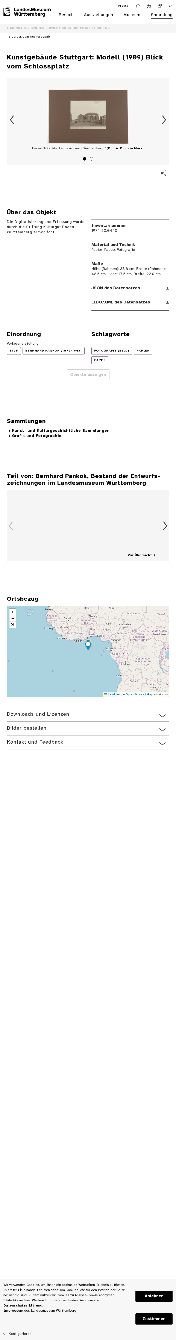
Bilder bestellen (27, 728)
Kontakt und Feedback (35, 742)
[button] (88, 646)
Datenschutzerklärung (22, 1305)
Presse (123, 6)
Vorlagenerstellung (23, 344)
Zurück (12, 120)
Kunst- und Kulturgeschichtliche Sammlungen (61, 431)
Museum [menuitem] (132, 15)
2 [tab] (92, 159)
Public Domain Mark (125, 148)
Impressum (13, 1311)
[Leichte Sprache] (149, 6)
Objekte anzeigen (88, 375)
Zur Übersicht (140, 555)
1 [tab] (85, 159)
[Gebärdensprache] (160, 6)
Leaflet (114, 694)
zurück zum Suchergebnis (31, 36)
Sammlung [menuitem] (162, 15)
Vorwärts (164, 120)
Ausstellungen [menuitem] (98, 15)
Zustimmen (154, 1319)
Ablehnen (154, 1296)
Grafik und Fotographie (36, 436)
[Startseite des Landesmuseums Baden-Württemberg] (27, 17)
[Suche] (138, 6)
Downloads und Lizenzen (38, 714)
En (171, 6)
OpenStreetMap (139, 694)
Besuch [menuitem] (66, 15)
